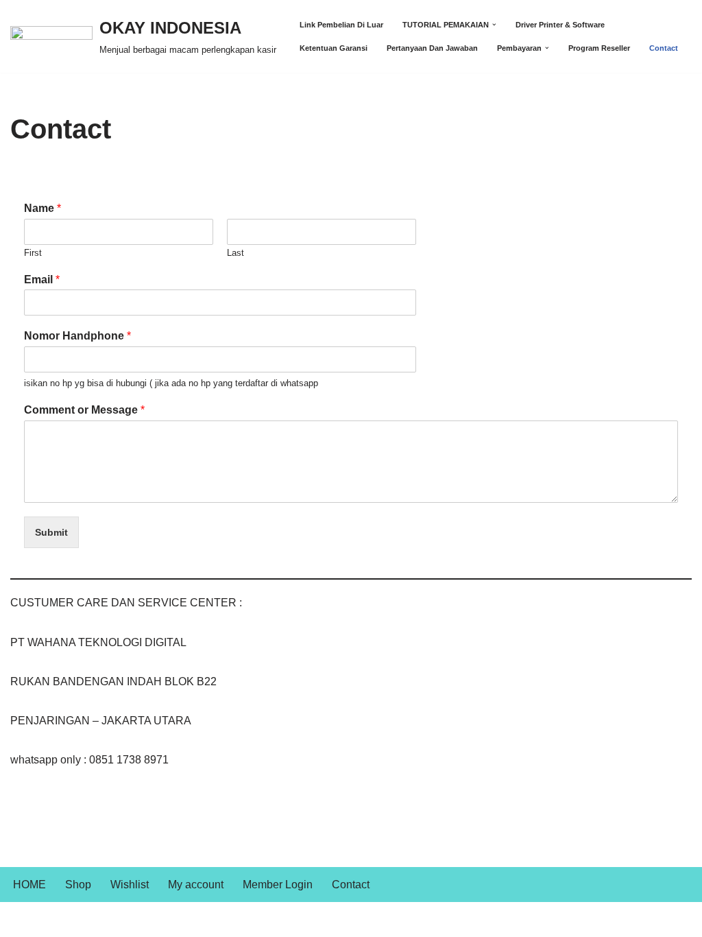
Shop (78, 884)
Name (42, 208)
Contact (663, 48)
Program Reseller (599, 48)
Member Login (278, 884)
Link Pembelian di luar (341, 25)
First (33, 253)
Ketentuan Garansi (333, 48)
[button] (494, 25)
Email (42, 279)
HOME (29, 884)
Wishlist (129, 884)
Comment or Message (84, 410)
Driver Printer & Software (560, 25)
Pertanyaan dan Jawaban (432, 48)
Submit (51, 532)
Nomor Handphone (77, 336)
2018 (87, 919)
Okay (23, 919)
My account (195, 884)
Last (235, 253)
